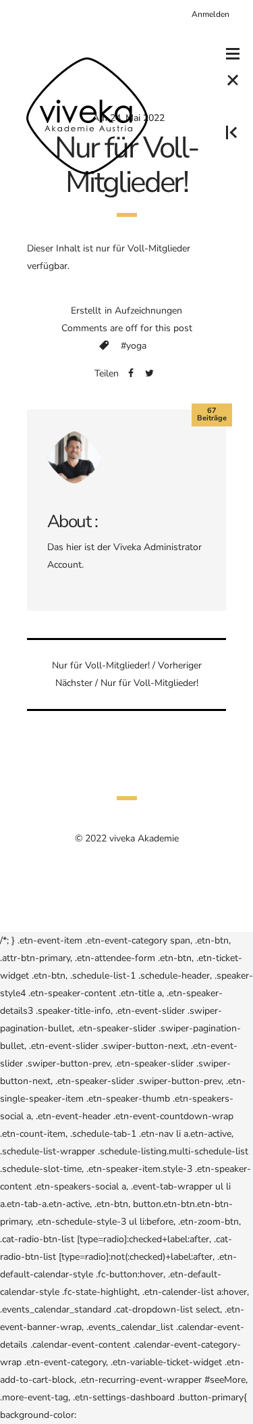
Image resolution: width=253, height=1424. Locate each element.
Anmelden (210, 14)
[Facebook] (130, 374)
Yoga (136, 345)
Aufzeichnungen (148, 310)
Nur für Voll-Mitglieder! (101, 665)
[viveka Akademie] (87, 115)
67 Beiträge (212, 414)
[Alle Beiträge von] (74, 455)
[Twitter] (149, 374)
